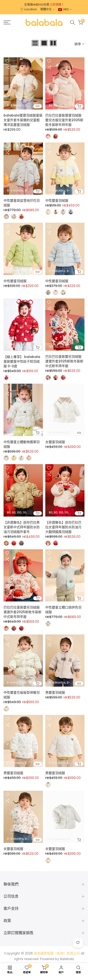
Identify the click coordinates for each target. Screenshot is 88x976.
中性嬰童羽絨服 (56, 200)
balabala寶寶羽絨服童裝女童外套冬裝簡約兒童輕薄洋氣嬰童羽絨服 (23, 120)
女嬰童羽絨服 (55, 442)
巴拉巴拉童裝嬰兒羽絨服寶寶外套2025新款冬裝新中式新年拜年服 (64, 361)
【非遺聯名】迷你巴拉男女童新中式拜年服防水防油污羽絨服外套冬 (22, 527)
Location (30, 9)
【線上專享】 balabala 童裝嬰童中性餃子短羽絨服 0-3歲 (22, 361)
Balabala (67, 959)
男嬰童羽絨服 (55, 692)
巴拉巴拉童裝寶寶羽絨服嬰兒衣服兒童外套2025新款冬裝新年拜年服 (64, 120)
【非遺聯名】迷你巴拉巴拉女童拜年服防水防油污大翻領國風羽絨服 (63, 527)
